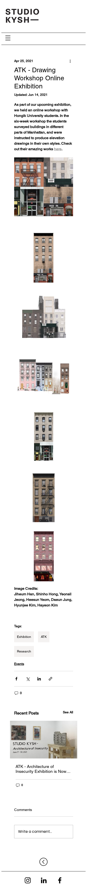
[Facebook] (60, 880)
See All (68, 712)
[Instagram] (28, 880)
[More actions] (70, 61)
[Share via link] (50, 679)
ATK (44, 637)
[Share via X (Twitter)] (28, 679)
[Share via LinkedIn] (39, 679)
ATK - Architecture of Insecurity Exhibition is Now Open (41, 769)
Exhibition (24, 637)
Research (24, 651)
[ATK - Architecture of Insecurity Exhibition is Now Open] (43, 739)
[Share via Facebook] (16, 679)
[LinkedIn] (44, 880)
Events (19, 664)
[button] (8, 38)
